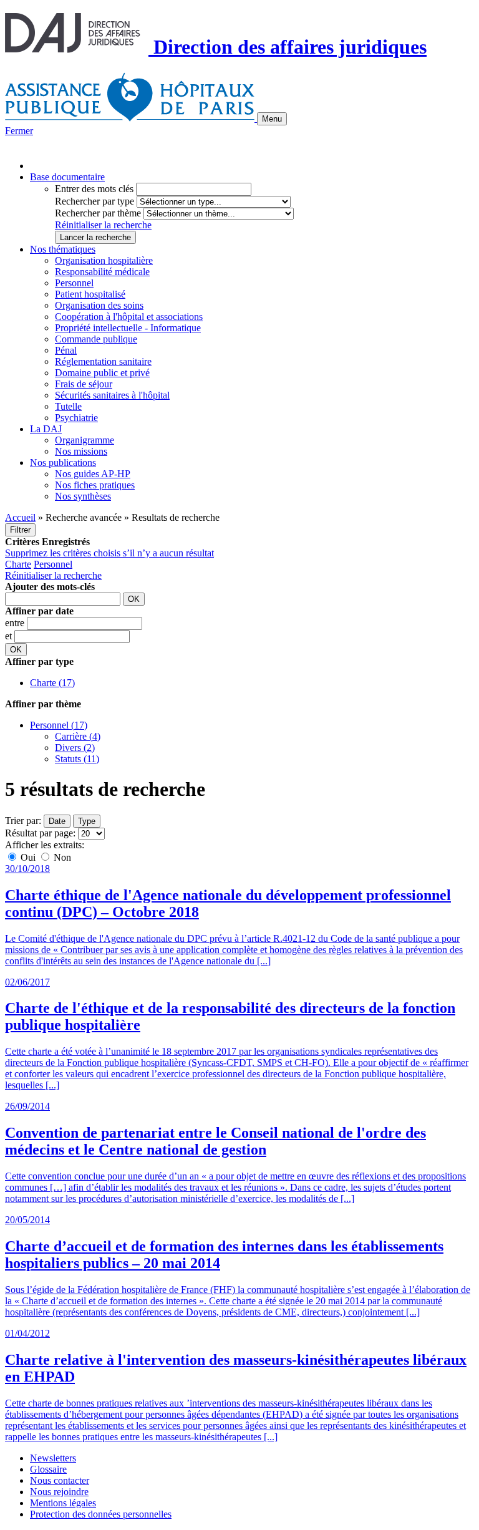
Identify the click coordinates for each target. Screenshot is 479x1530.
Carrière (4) (77, 736)
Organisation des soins (99, 305)
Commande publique (96, 339)
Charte (18, 564)
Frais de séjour (83, 384)
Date (57, 821)
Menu (272, 118)
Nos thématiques (62, 249)
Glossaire (48, 1469)
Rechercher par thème (98, 213)
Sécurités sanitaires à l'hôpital (112, 395)
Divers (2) (75, 747)
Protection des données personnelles (101, 1514)
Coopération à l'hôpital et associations (129, 316)
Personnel (74, 283)
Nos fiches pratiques (95, 485)
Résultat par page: (40, 833)
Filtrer (20, 530)
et (9, 636)
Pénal (66, 350)
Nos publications (63, 462)
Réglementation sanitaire (103, 361)
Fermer (19, 130)
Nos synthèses (83, 496)
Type (86, 821)
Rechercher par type (94, 201)
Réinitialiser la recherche (103, 225)
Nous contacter (59, 1480)
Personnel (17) (58, 725)
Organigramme (84, 440)
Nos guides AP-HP (92, 473)
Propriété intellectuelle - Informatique (128, 327)
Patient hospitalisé (90, 294)
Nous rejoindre (59, 1491)
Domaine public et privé (102, 372)
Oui (28, 857)
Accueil (20, 517)
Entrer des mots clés (94, 188)
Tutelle (68, 406)
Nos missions (81, 451)
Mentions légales (63, 1503)
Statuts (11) (77, 758)
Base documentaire (67, 177)
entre (16, 622)
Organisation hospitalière (104, 260)
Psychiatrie (76, 417)
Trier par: (23, 820)
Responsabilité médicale (102, 271)
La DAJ (46, 429)
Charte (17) (52, 682)
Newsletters (53, 1458)
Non (61, 857)
